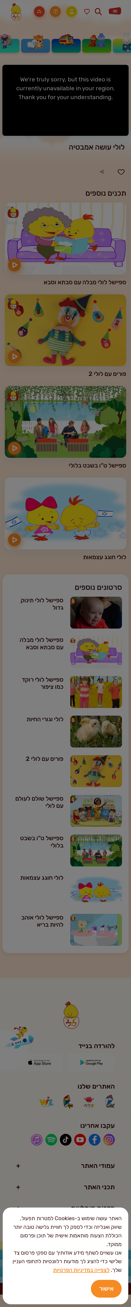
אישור (106, 1288)
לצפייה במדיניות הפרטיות (81, 1270)
